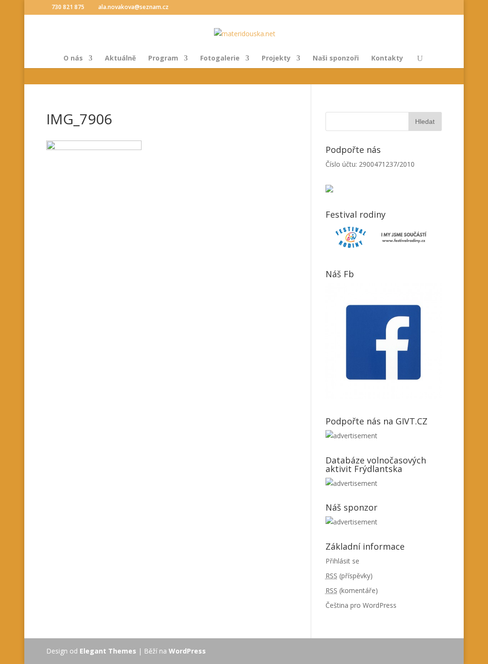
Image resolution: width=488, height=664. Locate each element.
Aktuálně (120, 58)
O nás (73, 58)
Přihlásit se (342, 560)
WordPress (187, 650)
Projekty (276, 58)
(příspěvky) (349, 575)
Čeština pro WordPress (360, 605)
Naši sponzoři (336, 58)
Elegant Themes (108, 650)
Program (163, 58)
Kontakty (387, 58)
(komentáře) (351, 590)
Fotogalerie (220, 58)
